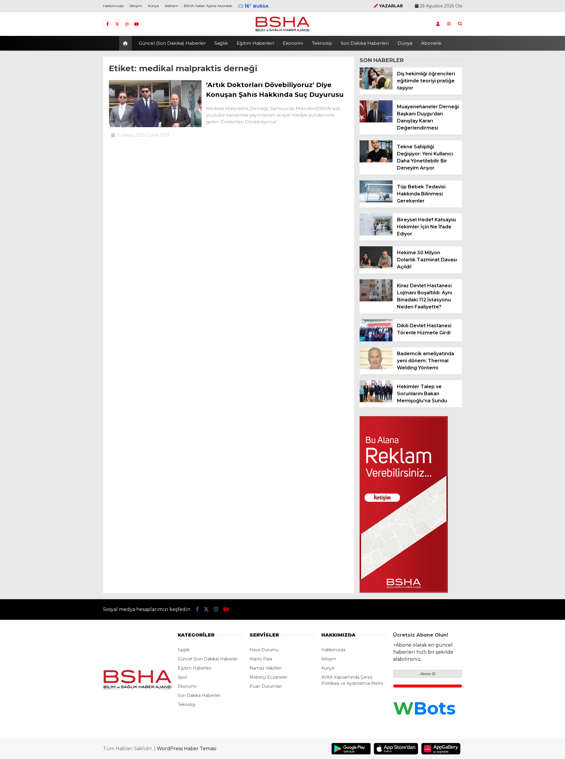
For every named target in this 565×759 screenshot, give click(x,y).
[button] (126, 43)
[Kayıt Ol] (438, 23)
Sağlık (221, 43)
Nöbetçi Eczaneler (269, 677)
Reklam (171, 6)
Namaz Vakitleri (266, 668)
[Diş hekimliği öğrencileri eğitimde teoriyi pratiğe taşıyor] (376, 88)
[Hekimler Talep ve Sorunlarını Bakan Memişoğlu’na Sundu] (376, 400)
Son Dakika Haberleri (365, 43)
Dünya (405, 43)
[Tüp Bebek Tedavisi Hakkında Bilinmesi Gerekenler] (376, 201)
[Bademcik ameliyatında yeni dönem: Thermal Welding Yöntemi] (376, 368)
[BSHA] (282, 31)
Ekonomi (293, 43)
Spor (182, 677)
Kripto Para (261, 659)
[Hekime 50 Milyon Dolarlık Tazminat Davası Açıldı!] (376, 267)
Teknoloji (322, 43)
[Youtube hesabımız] (136, 24)
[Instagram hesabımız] (127, 24)
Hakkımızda (113, 6)
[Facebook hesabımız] (107, 24)
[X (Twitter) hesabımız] (117, 24)
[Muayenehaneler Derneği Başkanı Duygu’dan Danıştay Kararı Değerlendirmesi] (376, 121)
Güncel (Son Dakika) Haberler (172, 43)
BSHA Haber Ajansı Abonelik (208, 6)
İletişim (135, 6)
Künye (153, 6)
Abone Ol (427, 674)
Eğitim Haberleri (255, 43)
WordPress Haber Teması (187, 748)
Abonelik (431, 43)
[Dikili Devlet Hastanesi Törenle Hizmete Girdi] (376, 340)
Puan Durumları (266, 686)
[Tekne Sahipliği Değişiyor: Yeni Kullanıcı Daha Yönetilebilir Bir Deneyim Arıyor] (376, 161)
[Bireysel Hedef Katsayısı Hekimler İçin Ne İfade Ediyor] (376, 234)
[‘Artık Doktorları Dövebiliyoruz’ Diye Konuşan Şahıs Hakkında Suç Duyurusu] (155, 125)
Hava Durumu (264, 649)
